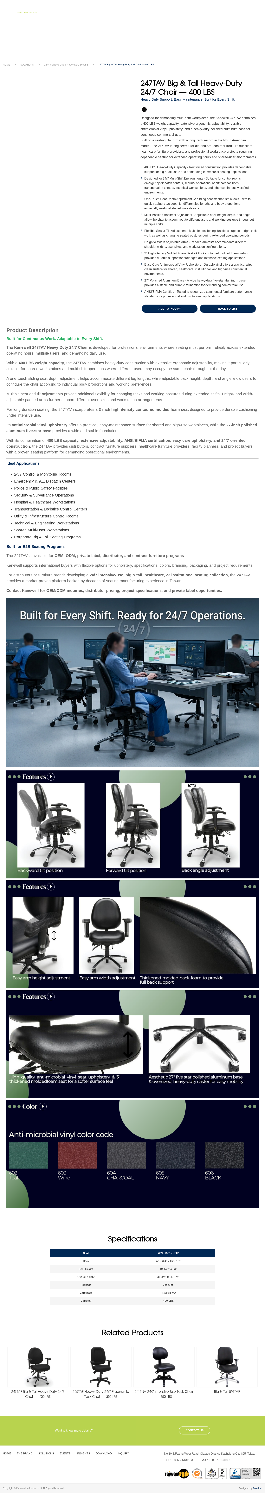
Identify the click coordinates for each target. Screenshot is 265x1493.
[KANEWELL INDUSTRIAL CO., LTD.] (21, 10)
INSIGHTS (184, 8)
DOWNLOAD (211, 8)
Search (254, 10)
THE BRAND (109, 8)
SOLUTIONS (137, 8)
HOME (86, 8)
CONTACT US (195, 1430)
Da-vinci (257, 1488)
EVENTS (161, 8)
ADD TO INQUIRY (169, 308)
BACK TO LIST (227, 308)
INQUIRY (237, 8)
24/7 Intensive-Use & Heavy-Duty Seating (66, 64)
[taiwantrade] (212, 1473)
